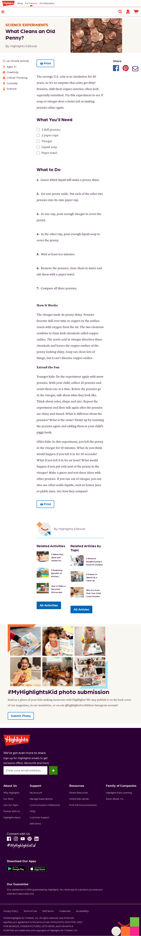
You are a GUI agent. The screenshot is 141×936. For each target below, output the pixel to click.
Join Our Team (10, 805)
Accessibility (82, 911)
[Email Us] (135, 69)
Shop (20, 3)
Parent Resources (78, 792)
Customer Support (39, 817)
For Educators (47, 3)
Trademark (64, 911)
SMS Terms (35, 823)
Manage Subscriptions (41, 798)
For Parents (31, 3)
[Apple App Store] (38, 869)
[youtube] (23, 839)
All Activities (49, 605)
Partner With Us (11, 811)
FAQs (32, 811)
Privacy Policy (10, 911)
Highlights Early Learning (119, 792)
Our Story (8, 798)
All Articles (81, 609)
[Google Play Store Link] (16, 869)
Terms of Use (30, 911)
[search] (120, 11)
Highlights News (11, 817)
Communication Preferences (45, 805)
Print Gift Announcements (83, 805)
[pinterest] (30, 839)
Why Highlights (11, 792)
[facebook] (9, 839)
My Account (36, 792)
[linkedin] (36, 839)
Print (47, 63)
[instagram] (16, 839)
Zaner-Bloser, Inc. (115, 798)
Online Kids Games (79, 798)
